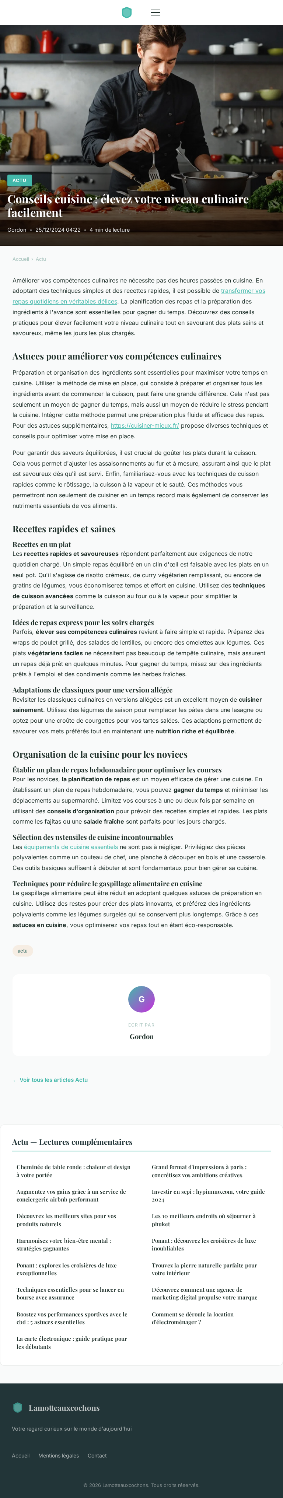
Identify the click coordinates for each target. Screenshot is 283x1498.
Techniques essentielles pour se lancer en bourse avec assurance (70, 1293)
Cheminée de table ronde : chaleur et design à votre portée (73, 1170)
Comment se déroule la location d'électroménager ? (193, 1318)
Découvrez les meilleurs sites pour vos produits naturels (66, 1219)
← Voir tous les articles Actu (50, 1079)
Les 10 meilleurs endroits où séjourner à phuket (204, 1219)
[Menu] (155, 12)
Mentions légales (58, 1455)
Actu (20, 180)
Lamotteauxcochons (64, 1407)
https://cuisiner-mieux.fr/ (145, 425)
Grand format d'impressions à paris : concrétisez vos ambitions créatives (199, 1170)
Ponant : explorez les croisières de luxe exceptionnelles (67, 1269)
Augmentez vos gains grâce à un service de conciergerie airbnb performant (71, 1195)
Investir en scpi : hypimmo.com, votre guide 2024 (208, 1195)
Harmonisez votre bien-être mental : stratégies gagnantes (64, 1244)
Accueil (21, 259)
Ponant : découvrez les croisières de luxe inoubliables (204, 1244)
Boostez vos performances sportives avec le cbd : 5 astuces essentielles (72, 1318)
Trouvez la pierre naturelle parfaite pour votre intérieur (204, 1269)
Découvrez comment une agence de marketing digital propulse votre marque (205, 1293)
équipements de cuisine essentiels (71, 846)
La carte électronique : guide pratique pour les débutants (72, 1342)
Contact (97, 1455)
